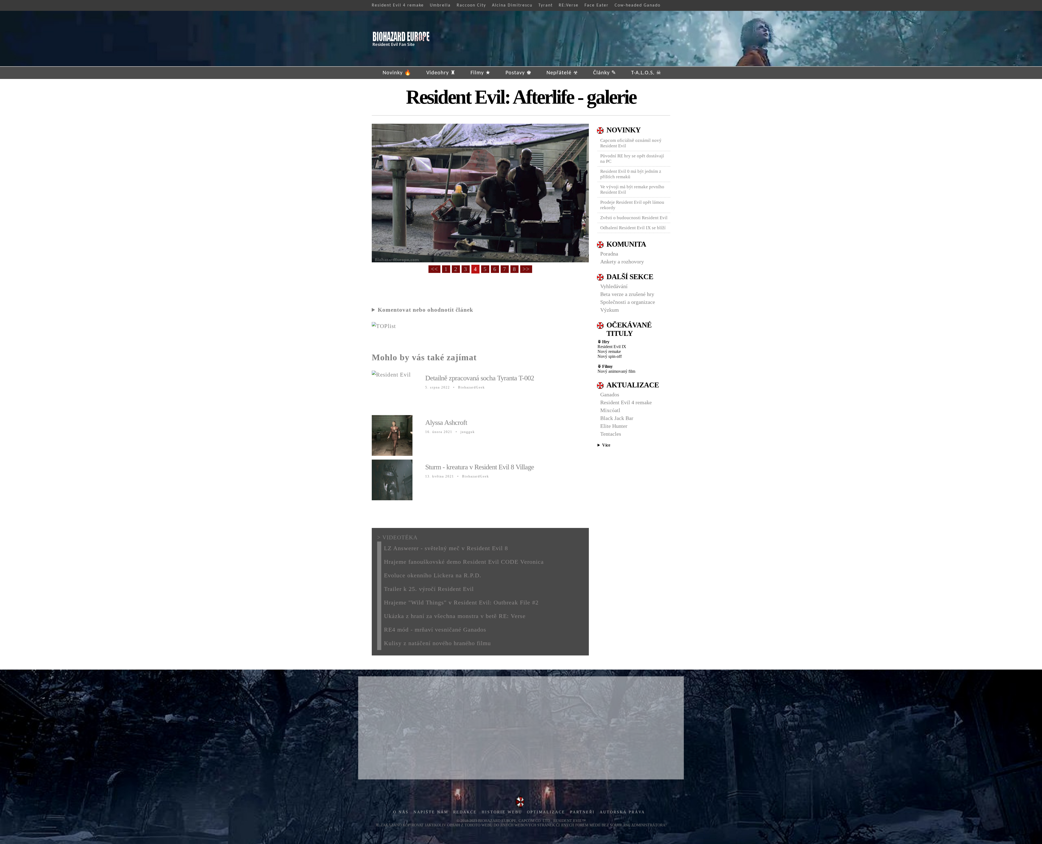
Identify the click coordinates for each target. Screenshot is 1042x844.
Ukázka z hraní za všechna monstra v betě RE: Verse (455, 616)
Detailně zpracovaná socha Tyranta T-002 (479, 378)
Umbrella (440, 5)
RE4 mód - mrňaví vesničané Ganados (435, 629)
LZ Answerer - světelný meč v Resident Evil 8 (446, 548)
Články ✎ (604, 73)
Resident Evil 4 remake (398, 5)
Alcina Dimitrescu (512, 5)
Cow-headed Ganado (637, 5)
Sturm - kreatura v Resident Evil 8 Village (479, 467)
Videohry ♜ (441, 73)
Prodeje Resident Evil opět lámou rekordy (632, 205)
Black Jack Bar (616, 418)
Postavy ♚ (519, 73)
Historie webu (502, 812)
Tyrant (545, 5)
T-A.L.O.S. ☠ (646, 73)
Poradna (609, 254)
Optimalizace (546, 812)
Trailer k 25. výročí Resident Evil (429, 588)
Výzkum (609, 310)
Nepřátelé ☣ (562, 73)
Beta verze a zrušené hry (627, 294)
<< (434, 269)
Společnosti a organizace (627, 302)
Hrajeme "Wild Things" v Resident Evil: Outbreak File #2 (461, 602)
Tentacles (610, 434)
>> (526, 269)
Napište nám (431, 812)
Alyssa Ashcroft (446, 422)
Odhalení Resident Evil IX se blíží (633, 227)
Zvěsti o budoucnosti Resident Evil (634, 217)
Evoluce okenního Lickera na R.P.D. (432, 575)
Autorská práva (622, 812)
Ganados (609, 394)
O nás (401, 812)
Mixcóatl (610, 410)
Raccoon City (471, 5)
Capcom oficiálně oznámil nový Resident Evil (631, 143)
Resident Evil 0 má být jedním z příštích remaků (630, 174)
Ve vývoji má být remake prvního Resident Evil (632, 189)
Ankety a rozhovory (622, 262)
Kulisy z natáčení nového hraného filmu (437, 643)
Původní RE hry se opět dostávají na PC (632, 158)
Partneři (582, 812)
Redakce (465, 812)
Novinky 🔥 (397, 73)
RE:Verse (569, 5)
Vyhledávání (614, 286)
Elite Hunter (613, 426)
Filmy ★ (481, 73)
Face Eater (596, 5)
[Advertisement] (521, 728)
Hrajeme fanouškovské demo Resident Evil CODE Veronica (464, 561)
